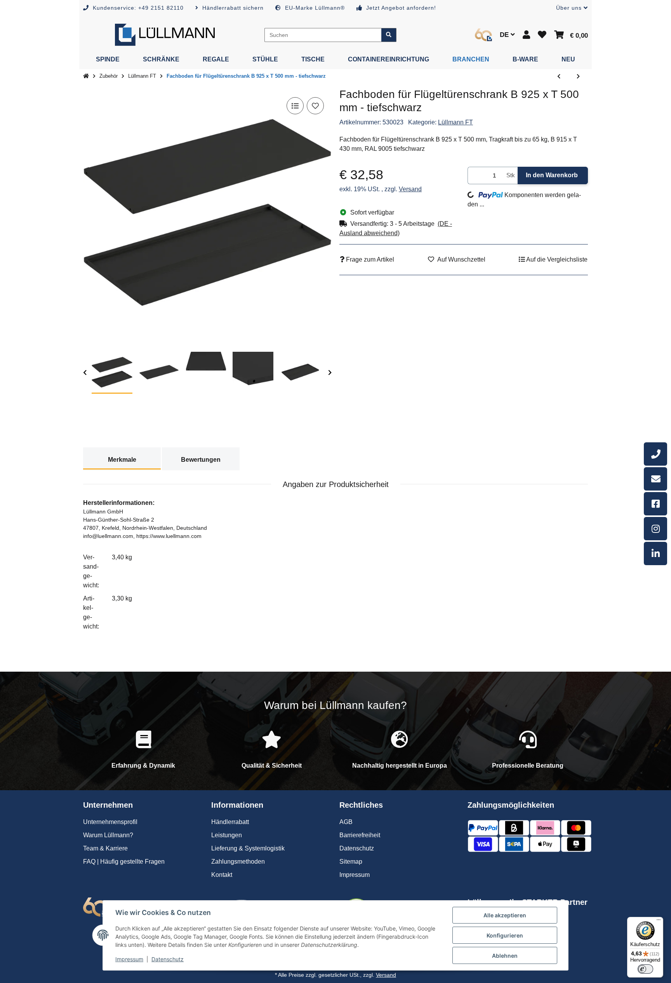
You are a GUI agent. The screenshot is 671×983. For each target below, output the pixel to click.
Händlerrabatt (230, 822)
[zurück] (85, 372)
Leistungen (226, 835)
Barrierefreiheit (359, 835)
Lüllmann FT (455, 122)
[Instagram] (655, 528)
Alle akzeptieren (504, 915)
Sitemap (350, 861)
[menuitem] (107, 59)
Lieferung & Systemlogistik (248, 848)
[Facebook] (655, 503)
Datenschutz (167, 959)
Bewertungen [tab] (201, 459)
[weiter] (330, 372)
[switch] (645, 969)
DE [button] (505, 34)
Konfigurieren (505, 935)
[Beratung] (655, 454)
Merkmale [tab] (122, 459)
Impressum (129, 959)
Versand (410, 189)
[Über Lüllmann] (483, 34)
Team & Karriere (105, 848)
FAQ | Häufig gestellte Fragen (124, 861)
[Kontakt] (655, 479)
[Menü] (658, 921)
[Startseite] (86, 76)
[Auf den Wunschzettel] (315, 105)
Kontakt (221, 874)
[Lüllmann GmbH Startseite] (165, 34)
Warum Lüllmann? (108, 835)
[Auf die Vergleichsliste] (295, 105)
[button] (569, 8)
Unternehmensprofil (110, 822)
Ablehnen (505, 955)
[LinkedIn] (655, 553)
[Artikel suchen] (388, 35)
